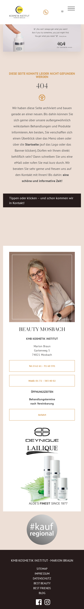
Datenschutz (42, 578)
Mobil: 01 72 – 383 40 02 (42, 380)
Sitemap (42, 569)
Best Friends (42, 588)
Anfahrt (42, 414)
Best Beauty (42, 583)
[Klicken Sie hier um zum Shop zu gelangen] (53, 12)
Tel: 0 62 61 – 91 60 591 (42, 365)
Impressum (42, 573)
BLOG (42, 593)
